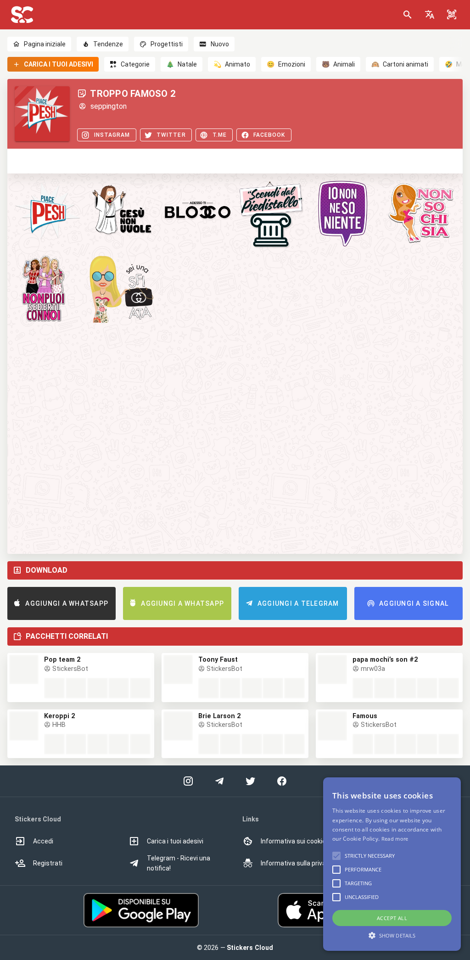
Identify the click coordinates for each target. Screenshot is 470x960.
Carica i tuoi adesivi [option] (175, 841)
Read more (394, 838)
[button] (430, 15)
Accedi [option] (43, 841)
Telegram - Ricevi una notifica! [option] (178, 863)
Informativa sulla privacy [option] (297, 863)
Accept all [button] (392, 918)
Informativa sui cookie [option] (293, 841)
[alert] (392, 864)
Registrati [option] (47, 863)
